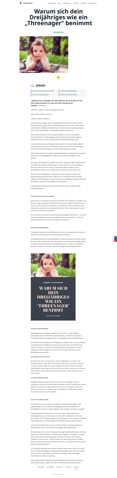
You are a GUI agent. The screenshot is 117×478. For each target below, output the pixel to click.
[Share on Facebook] (115, 237)
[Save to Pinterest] (115, 240)
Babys (59, 3)
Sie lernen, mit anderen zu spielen (68, 94)
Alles (76, 469)
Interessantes (41, 467)
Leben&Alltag (83, 3)
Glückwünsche (59, 467)
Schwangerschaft (52, 3)
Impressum (76, 467)
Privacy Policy (68, 467)
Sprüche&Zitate (50, 467)
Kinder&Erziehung (67, 3)
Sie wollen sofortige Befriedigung (68, 91)
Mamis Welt (75, 3)
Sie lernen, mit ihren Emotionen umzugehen (43, 91)
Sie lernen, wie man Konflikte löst (40, 94)
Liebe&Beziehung (92, 3)
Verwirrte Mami (28, 3)
